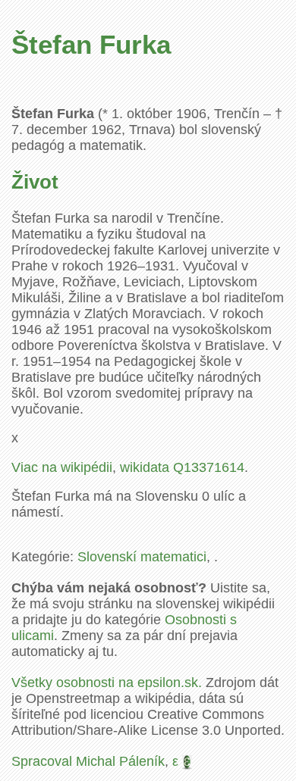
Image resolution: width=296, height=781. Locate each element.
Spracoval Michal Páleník (88, 761)
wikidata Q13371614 (182, 467)
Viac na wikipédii (61, 467)
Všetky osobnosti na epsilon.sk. (106, 682)
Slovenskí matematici (141, 556)
